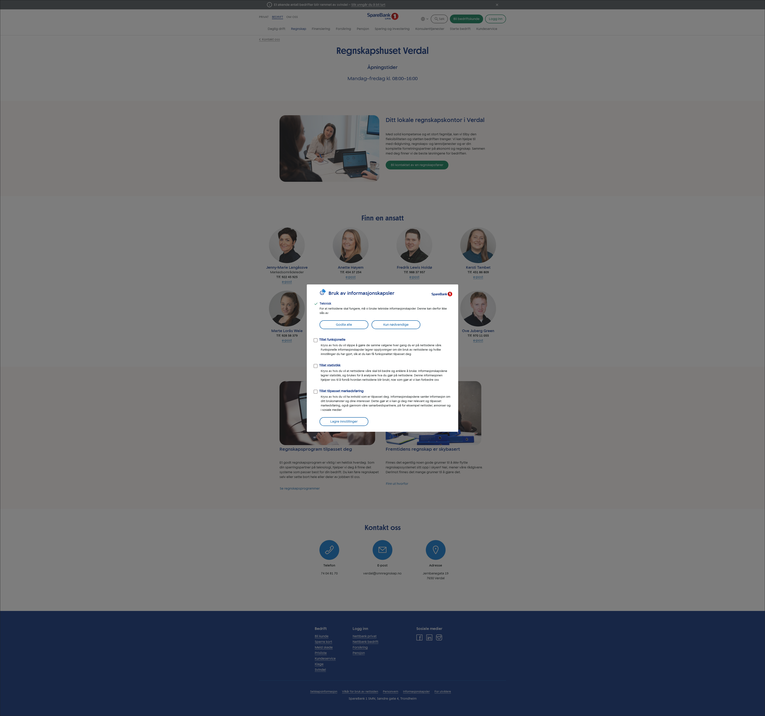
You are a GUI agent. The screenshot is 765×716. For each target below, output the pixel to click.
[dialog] (382, 358)
